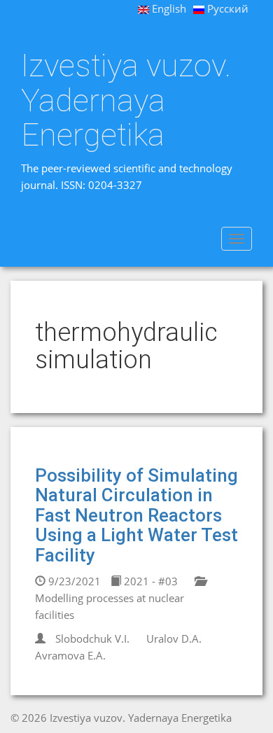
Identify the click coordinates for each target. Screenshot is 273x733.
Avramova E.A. (70, 655)
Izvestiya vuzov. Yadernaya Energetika (126, 100)
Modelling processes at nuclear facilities (109, 606)
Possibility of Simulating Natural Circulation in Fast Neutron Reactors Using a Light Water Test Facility (136, 515)
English (167, 8)
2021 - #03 (149, 581)
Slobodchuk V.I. (92, 638)
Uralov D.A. (174, 638)
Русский (226, 8)
